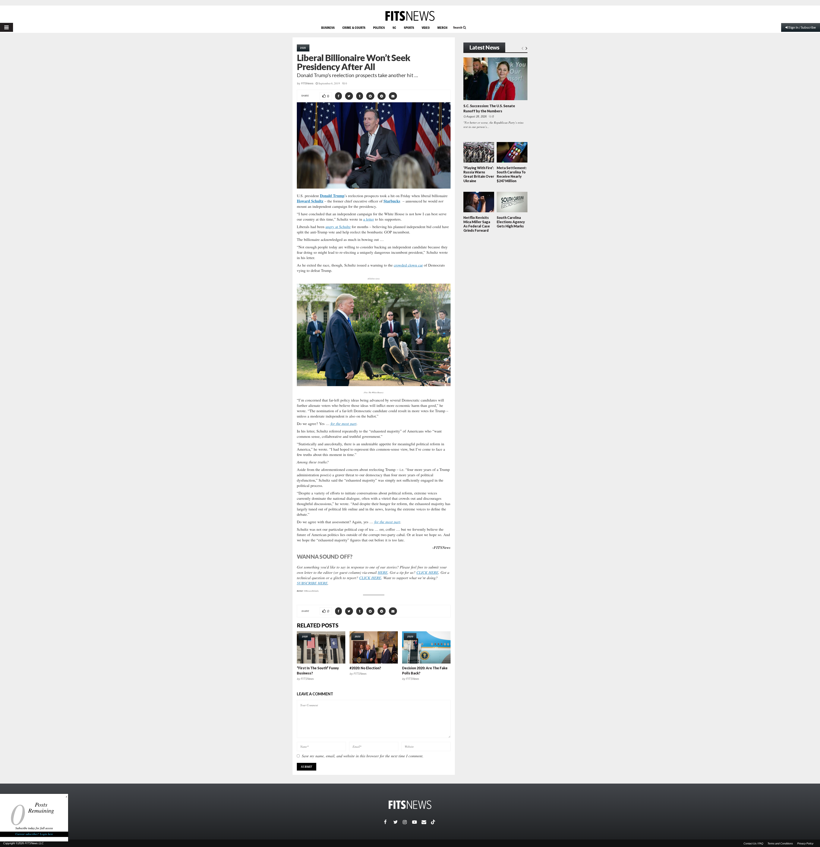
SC (394, 27)
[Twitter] (398, 822)
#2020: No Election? (365, 668)
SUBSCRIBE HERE (312, 583)
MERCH (442, 27)
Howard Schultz (310, 201)
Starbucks (392, 201)
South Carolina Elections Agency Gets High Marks (511, 221)
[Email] (426, 822)
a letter (368, 219)
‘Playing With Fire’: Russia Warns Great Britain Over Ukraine (478, 174)
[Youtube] (417, 822)
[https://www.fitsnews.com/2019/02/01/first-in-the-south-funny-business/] (321, 647)
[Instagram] (407, 822)
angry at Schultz (338, 226)
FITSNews (307, 83)
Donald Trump (332, 195)
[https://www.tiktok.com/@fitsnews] (433, 822)
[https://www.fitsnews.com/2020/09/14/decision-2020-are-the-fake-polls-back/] (426, 647)
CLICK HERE (427, 572)
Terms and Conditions (780, 843)
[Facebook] (388, 822)
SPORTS (409, 27)
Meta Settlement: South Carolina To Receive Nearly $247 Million (512, 174)
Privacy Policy (805, 843)
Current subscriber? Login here (34, 834)
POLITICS (379, 27)
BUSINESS (328, 27)
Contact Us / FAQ (753, 843)
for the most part (343, 423)
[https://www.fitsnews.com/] (410, 16)
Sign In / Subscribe (802, 27)
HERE (383, 572)
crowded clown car (408, 265)
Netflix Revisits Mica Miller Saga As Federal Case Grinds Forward (476, 224)
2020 (303, 48)
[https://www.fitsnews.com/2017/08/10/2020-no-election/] (374, 647)
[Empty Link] (522, 48)
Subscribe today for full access (34, 828)
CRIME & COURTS (353, 27)
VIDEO (426, 27)
